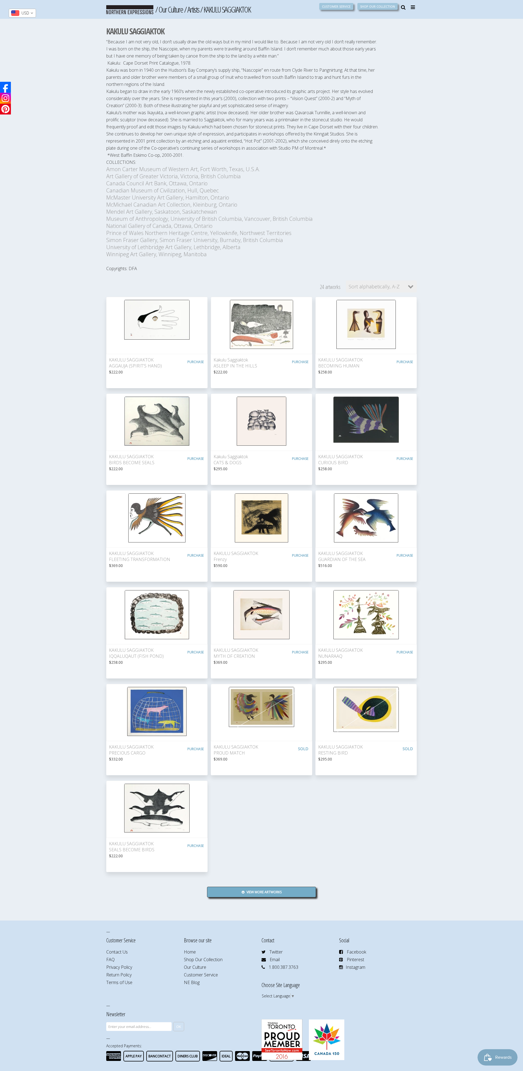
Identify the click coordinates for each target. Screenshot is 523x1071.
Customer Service (336, 6)
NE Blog (192, 982)
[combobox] (22, 13)
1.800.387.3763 (283, 967)
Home (190, 952)
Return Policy (119, 975)
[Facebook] (5, 87)
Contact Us (117, 952)
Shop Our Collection (377, 6)
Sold (303, 748)
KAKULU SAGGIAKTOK (227, 9)
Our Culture (171, 9)
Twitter (276, 952)
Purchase (195, 362)
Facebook (356, 952)
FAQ (110, 960)
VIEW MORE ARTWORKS (264, 892)
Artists (193, 9)
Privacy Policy (119, 967)
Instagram (355, 967)
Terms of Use (119, 982)
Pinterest (355, 960)
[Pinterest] (5, 109)
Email (275, 960)
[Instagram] (5, 98)
